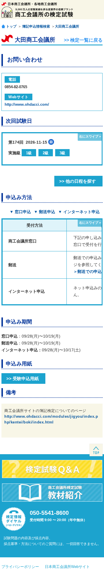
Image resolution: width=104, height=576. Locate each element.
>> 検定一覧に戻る (83, 40)
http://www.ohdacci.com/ (27, 104)
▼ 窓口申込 (20, 211)
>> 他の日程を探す (77, 181)
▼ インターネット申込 (79, 211)
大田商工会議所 (67, 26)
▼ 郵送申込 (44, 211)
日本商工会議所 (29, 3)
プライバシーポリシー (20, 567)
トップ (11, 26)
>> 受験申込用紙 (22, 378)
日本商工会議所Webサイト (67, 567)
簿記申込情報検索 (36, 26)
